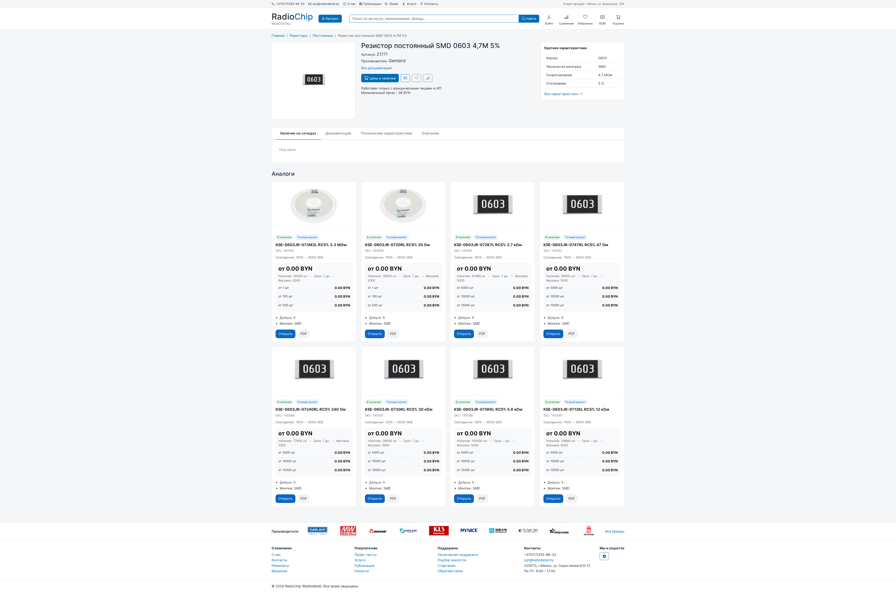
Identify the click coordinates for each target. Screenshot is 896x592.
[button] (549, 17)
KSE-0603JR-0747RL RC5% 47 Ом (575, 244)
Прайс (394, 4)
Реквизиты (280, 566)
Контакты (431, 4)
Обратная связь (450, 571)
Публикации (372, 4)
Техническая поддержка (458, 555)
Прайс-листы (365, 555)
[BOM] (602, 17)
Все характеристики (561, 94)
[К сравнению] (427, 78)
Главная (278, 36)
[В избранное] (416, 78)
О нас (351, 4)
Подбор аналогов (452, 560)
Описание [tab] (430, 133)
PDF (304, 334)
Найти (530, 19)
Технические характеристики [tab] (386, 133)
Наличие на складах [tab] (298, 133)
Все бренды (614, 531)
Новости (361, 571)
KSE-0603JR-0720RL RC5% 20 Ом (397, 244)
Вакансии (279, 571)
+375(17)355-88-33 (290, 4)
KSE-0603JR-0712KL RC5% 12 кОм (576, 409)
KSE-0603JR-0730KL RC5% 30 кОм (398, 409)
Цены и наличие (382, 78)
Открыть (285, 334)
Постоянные (323, 36)
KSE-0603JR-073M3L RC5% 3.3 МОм (311, 244)
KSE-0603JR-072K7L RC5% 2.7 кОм (488, 244)
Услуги (411, 4)
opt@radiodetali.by (325, 4)
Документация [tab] (338, 133)
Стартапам (446, 566)
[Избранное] (585, 17)
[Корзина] (618, 17)
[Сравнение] (566, 17)
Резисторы (299, 36)
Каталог (332, 19)
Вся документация (376, 68)
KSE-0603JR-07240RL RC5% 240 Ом (311, 409)
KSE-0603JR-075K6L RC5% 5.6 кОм (488, 409)
